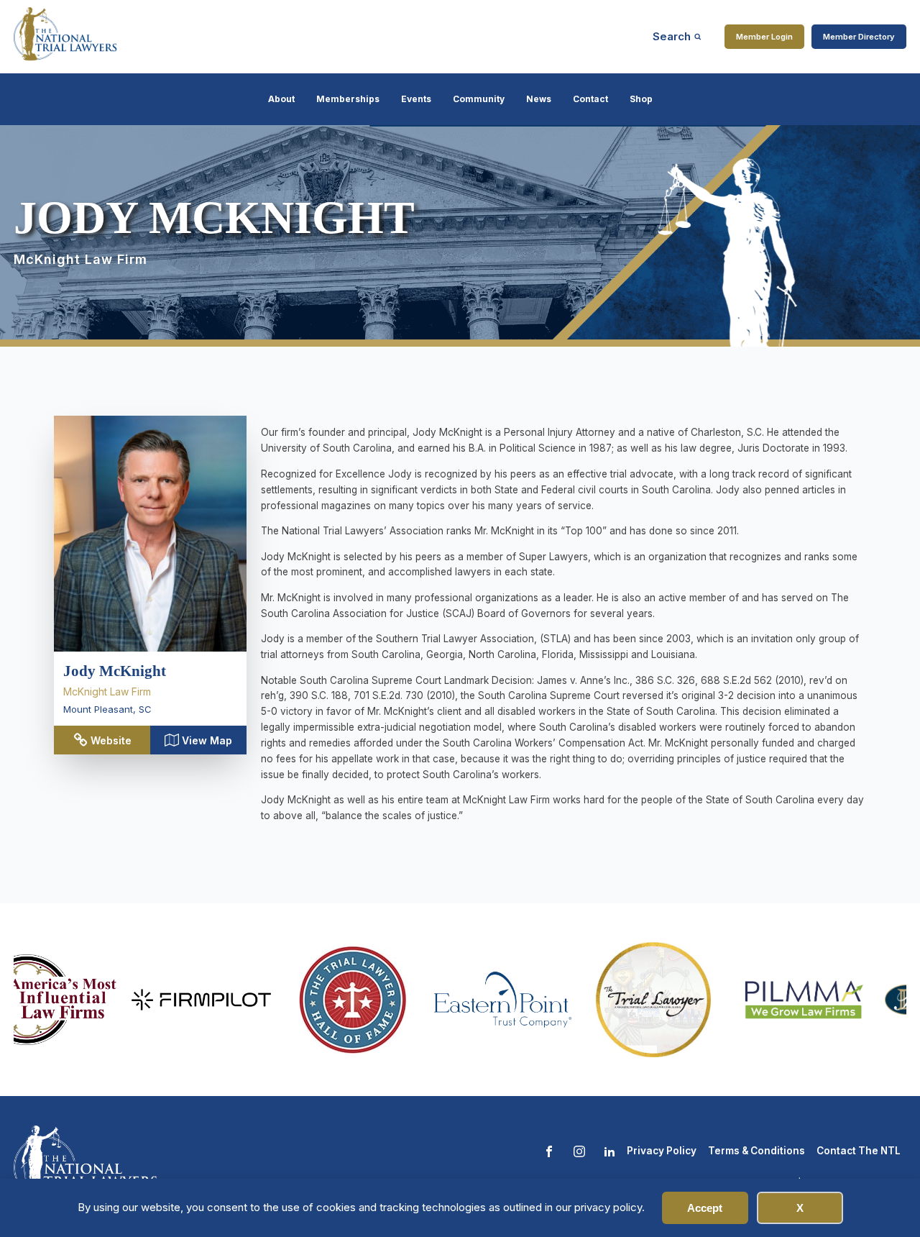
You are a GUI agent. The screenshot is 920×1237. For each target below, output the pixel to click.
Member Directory (859, 37)
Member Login (764, 37)
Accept (704, 1208)
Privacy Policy (661, 1150)
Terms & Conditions (756, 1150)
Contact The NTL (858, 1150)
